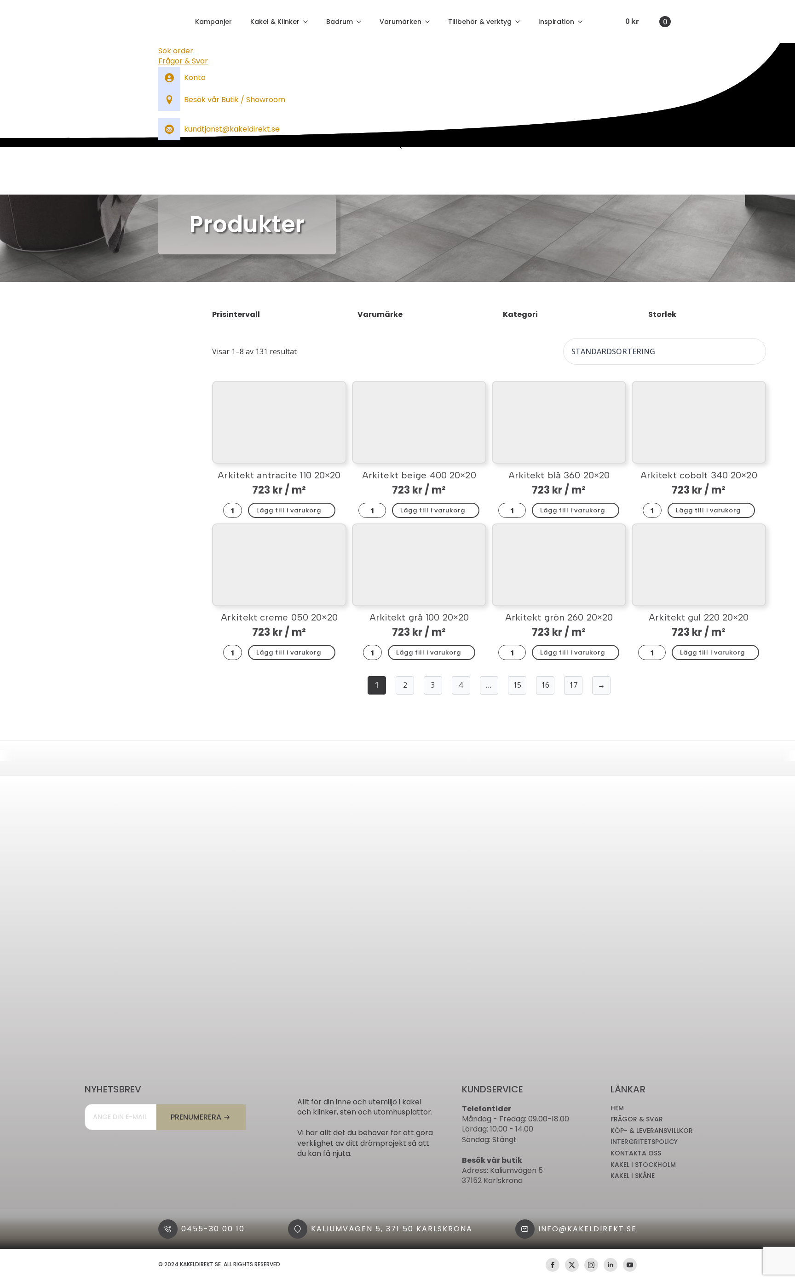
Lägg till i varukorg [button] (288, 510)
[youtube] (630, 1265)
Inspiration (556, 21)
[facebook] (552, 1265)
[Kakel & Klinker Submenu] (308, 21)
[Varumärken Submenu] (430, 21)
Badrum (339, 21)
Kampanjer (213, 21)
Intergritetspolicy (644, 1141)
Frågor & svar (637, 1119)
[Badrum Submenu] (361, 21)
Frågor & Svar (183, 61)
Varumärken (400, 21)
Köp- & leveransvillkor (652, 1130)
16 (545, 685)
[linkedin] (610, 1265)
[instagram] (591, 1265)
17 (573, 685)
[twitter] (572, 1265)
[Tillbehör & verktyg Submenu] (520, 21)
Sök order (175, 51)
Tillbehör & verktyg (480, 21)
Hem (617, 1108)
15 (517, 685)
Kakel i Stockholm (643, 1164)
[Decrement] (228, 510)
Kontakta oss (636, 1153)
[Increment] (237, 510)
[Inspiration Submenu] (583, 21)
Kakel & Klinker (275, 21)
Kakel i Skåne (633, 1176)
